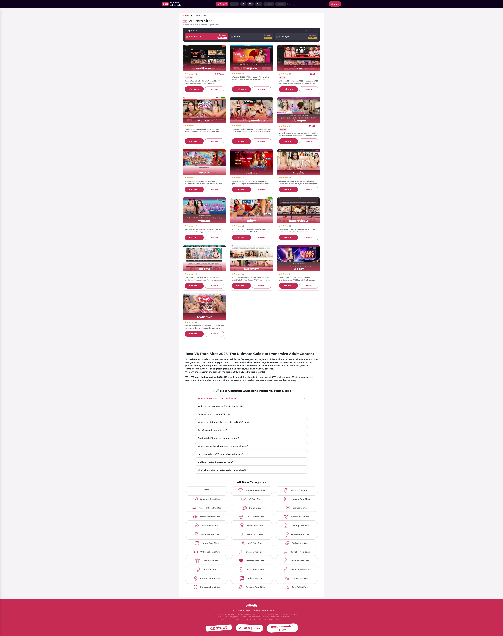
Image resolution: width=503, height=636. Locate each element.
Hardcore (281, 4)
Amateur (268, 4)
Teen (259, 4)
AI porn (234, 4)
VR (243, 4)
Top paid (223, 4)
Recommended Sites (282, 627)
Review (214, 89)
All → (291, 4)
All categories (249, 628)
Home (186, 15)
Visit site (194, 89)
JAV (250, 4)
